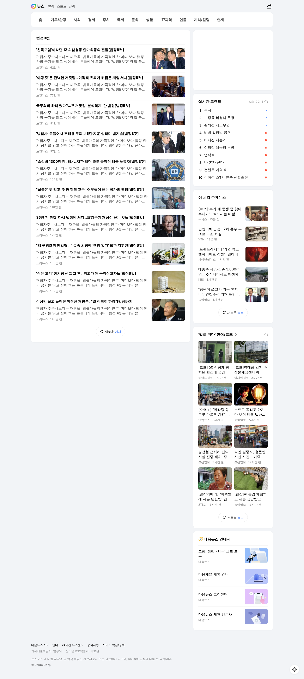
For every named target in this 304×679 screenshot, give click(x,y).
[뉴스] (40, 6)
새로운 (113, 332)
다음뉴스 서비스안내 (44, 645)
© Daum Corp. (41, 665)
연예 (51, 6)
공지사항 (93, 645)
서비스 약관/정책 (114, 645)
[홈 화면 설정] (294, 669)
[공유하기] (269, 6)
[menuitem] (40, 20)
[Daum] (34, 6)
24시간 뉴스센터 (73, 645)
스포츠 (62, 6)
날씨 (72, 6)
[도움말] (266, 102)
